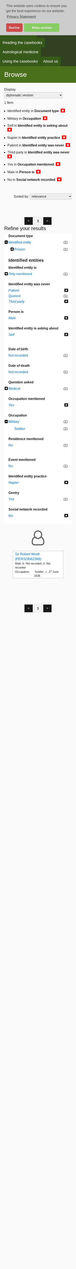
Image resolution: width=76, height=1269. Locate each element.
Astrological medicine (20, 52)
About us (50, 61)
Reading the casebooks (22, 43)
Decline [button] (14, 27)
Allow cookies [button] (42, 27)
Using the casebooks (20, 61)
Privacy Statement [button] (21, 16)
